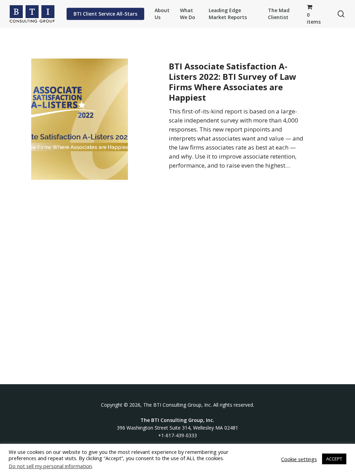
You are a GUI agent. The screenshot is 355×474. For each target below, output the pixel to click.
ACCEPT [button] (334, 459)
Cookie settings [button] (299, 459)
